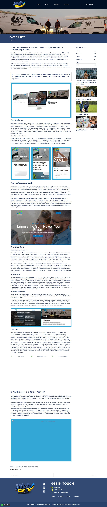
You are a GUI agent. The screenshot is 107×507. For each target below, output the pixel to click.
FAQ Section (20, 372)
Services (60, 496)
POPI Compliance (76, 504)
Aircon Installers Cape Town (18, 136)
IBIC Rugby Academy (82, 114)
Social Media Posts (41, 372)
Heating (67, 205)
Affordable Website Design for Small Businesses (85, 130)
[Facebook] (44, 484)
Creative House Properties (83, 99)
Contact (76, 496)
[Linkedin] (44, 491)
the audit (55, 413)
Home (53, 496)
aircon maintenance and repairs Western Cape (52, 261)
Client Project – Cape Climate (20, 163)
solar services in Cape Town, (18, 259)
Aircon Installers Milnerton (20, 68)
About (68, 496)
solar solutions (40, 52)
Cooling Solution (17, 207)
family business (51, 263)
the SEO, (24, 410)
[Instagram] (44, 487)
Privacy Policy (67, 504)
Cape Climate (47, 277)
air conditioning (29, 52)
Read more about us (15, 469)
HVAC (66, 257)
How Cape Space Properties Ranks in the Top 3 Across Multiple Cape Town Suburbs (86, 82)
